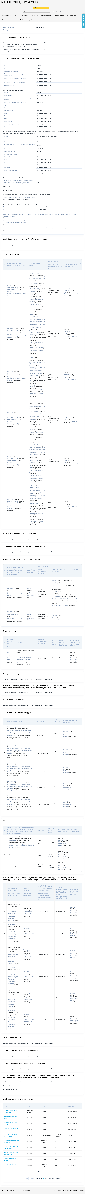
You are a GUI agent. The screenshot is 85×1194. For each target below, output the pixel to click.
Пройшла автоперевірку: (27, 20)
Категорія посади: (46, 15)
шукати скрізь (58, 11)
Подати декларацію (40, 8)
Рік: (15, 15)
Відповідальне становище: (9, 20)
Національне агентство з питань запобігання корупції (70, 1190)
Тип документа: (24, 15)
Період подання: (59, 15)
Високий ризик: (71, 15)
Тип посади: (34, 15)
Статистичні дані (25, 8)
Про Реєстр (4, 8)
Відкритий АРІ (14, 8)
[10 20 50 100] (42, 1171)
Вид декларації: (6, 15)
